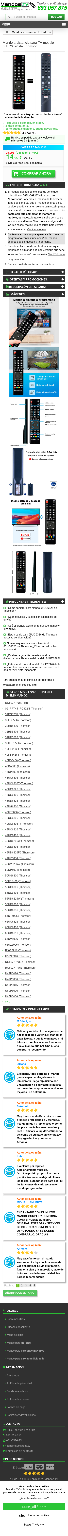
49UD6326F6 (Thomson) (19, 852)
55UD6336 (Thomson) (18, 910)
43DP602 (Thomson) (17, 772)
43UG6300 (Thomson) (18, 806)
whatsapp (9, 684)
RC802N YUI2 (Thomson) (20, 967)
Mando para (19, 1342)
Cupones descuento (18, 1327)
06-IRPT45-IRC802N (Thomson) (24, 708)
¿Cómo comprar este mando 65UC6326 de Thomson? (30, 609)
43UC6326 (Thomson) (18, 789)
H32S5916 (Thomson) (18, 956)
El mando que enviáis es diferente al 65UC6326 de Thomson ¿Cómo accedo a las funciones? (30, 646)
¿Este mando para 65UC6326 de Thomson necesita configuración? (30, 636)
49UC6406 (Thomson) (18, 835)
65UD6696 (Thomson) (18, 933)
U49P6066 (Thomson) (18, 979)
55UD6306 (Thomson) (18, 904)
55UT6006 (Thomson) (18, 915)
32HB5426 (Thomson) (18, 725)
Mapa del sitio (15, 1334)
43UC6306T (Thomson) (19, 783)
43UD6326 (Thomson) (18, 800)
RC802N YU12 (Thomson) (20, 962)
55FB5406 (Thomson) (18, 881)
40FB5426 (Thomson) (18, 754)
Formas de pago (16, 1407)
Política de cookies (18, 1399)
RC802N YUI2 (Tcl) (16, 702)
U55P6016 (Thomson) (18, 985)
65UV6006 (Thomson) (18, 939)
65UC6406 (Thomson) (18, 927)
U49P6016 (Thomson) (18, 973)
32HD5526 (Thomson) (18, 737)
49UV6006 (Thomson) (18, 858)
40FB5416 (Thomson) (18, 749)
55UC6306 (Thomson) (18, 887)
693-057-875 (13, 1435)
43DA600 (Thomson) (17, 766)
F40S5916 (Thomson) (18, 950)
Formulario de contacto (20, 1451)
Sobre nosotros (16, 1319)
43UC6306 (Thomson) (18, 777)
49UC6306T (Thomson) (19, 823)
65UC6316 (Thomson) (18, 921)
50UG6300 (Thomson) (18, 875)
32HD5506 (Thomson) (18, 731)
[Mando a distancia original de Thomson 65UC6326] (34, 82)
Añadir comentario (19, 1292)
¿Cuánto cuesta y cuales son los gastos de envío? (30, 618)
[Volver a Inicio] (7, 32)
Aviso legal (13, 1375)
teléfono (47, 679)
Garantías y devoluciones (21, 1415)
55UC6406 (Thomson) (18, 892)
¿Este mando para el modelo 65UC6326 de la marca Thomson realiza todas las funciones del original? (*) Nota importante (31, 667)
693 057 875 (29, 684)
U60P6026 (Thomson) (18, 990)
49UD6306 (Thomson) (18, 846)
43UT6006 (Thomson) (18, 812)
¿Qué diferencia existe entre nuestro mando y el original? (31, 627)
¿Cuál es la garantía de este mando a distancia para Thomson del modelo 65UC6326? (31, 657)
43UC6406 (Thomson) (18, 795)
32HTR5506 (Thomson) (19, 743)
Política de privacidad (19, 1383)
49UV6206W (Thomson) (19, 864)
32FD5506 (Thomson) (18, 720)
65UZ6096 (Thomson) (18, 944)
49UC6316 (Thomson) (18, 829)
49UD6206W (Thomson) (19, 841)
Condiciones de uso (18, 1391)
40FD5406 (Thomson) (18, 760)
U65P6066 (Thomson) (18, 996)
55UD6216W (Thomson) (19, 898)
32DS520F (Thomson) (18, 714)
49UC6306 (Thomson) (18, 818)
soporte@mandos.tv (18, 1445)
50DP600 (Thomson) (17, 869)
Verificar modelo (36, 229)
